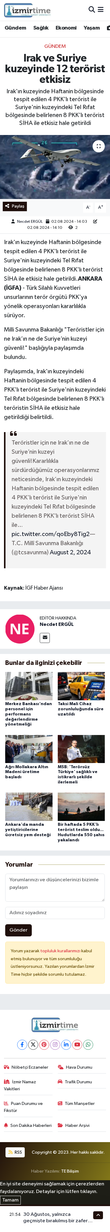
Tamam (10, 1200)
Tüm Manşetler (80, 1103)
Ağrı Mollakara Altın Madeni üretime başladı (26, 772)
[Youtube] (77, 1045)
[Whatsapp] (88, 1045)
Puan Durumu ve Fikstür (23, 1107)
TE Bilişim (70, 1171)
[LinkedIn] (66, 1045)
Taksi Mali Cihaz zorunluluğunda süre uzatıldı (81, 709)
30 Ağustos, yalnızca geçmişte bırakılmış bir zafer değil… (55, 1221)
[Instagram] (55, 1045)
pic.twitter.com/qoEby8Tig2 (51, 534)
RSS (18, 1152)
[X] (33, 1045)
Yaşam (92, 28)
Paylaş (18, 206)
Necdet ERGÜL (29, 222)
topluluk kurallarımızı (60, 951)
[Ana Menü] (101, 10)
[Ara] (92, 10)
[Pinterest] (44, 1045)
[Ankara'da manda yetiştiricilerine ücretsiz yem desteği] (29, 806)
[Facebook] (22, 1045)
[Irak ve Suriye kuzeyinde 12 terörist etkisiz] (55, 167)
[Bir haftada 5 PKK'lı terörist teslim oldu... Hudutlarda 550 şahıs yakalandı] (81, 806)
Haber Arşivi (77, 1125)
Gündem (15, 28)
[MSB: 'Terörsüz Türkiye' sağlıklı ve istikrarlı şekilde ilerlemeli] (81, 748)
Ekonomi (66, 28)
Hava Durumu (79, 1067)
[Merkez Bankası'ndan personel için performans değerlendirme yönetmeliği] (29, 686)
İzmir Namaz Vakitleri (20, 1085)
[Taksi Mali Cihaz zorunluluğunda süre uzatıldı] (81, 686)
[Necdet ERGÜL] (20, 628)
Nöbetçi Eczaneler (30, 1067)
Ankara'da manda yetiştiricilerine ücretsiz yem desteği (28, 829)
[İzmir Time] (27, 10)
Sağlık (40, 28)
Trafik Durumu (78, 1082)
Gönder (18, 930)
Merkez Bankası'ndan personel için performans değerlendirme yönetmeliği (28, 714)
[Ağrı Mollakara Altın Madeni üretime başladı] (29, 748)
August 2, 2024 (70, 552)
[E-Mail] (45, 638)
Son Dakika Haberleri (31, 1125)
